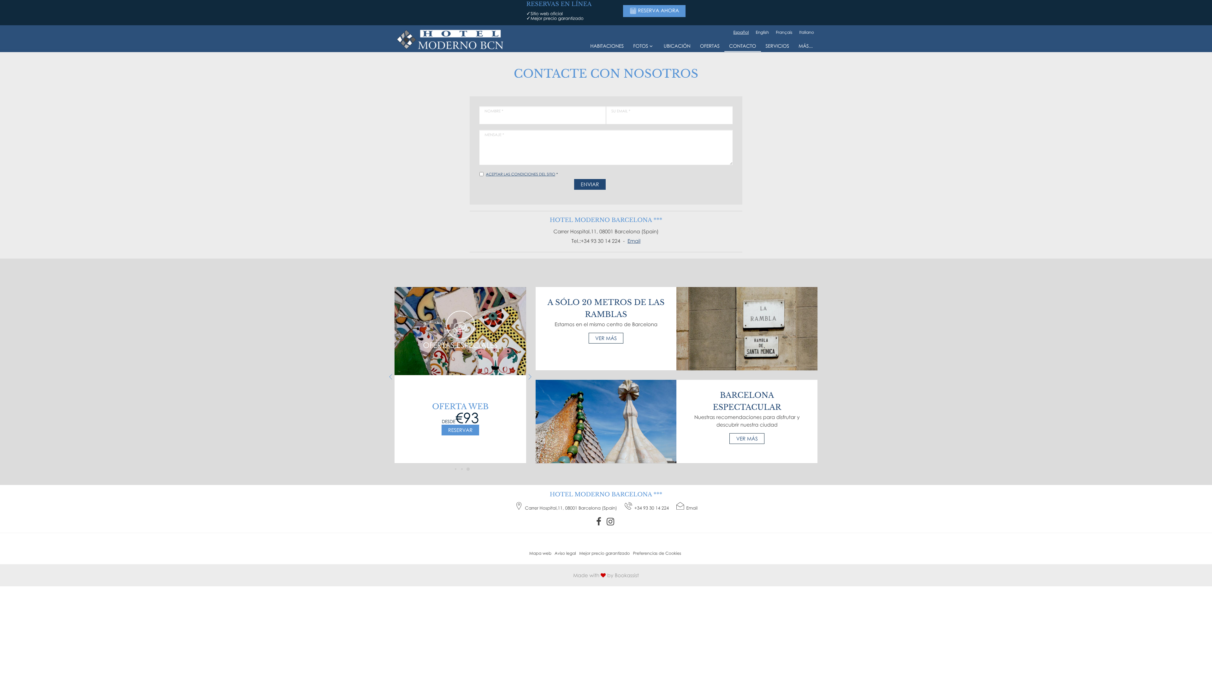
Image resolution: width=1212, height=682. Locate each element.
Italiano (806, 32)
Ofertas (710, 46)
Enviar (590, 184)
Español (741, 32)
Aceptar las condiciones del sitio (520, 174)
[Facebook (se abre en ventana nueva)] (599, 521)
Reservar (460, 430)
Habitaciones (607, 46)
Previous (390, 376)
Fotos (640, 46)
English (762, 32)
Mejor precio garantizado (604, 553)
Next (530, 376)
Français (784, 32)
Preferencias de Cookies (657, 553)
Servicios (777, 46)
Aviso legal (565, 553)
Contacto (742, 46)
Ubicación (677, 46)
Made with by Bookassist (606, 575)
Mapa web (540, 553)
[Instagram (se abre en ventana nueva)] (611, 521)
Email (633, 241)
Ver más (606, 338)
